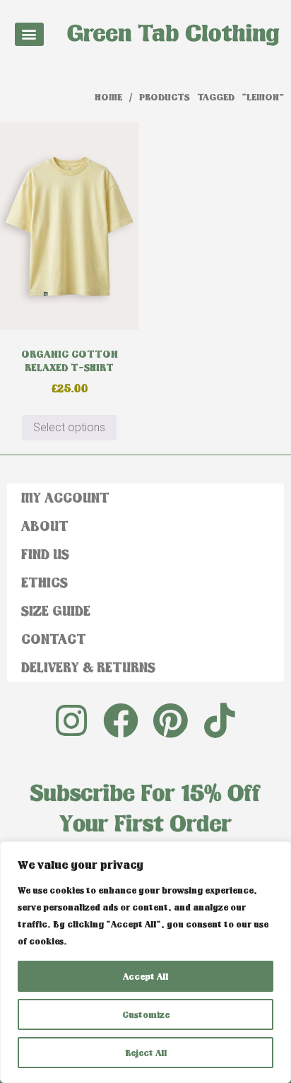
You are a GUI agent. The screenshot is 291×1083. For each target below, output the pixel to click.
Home (108, 97)
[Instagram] (71, 720)
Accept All (145, 976)
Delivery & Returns (88, 667)
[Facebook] (121, 720)
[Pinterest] (170, 720)
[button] (29, 34)
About (45, 525)
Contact (53, 639)
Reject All (146, 1052)
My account (65, 497)
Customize (146, 1014)
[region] (145, 962)
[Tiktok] (219, 720)
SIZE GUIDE (55, 610)
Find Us (45, 554)
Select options (69, 427)
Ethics (44, 582)
